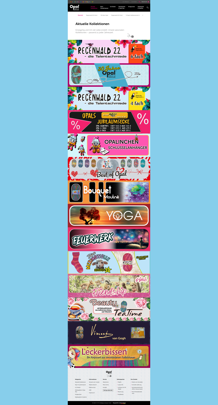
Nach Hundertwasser (104, 7)
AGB (90, 390)
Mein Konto (106, 384)
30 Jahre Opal (104, 15)
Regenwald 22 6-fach (91, 15)
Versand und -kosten (94, 382)
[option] (80, 15)
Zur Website (126, 1)
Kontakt (105, 387)
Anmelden (134, 1)
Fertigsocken (131, 6)
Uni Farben (113, 6)
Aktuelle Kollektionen (94, 7)
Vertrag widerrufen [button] (108, 390)
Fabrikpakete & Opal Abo (121, 7)
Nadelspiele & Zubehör (141, 7)
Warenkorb (145, 1)
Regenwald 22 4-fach (117, 15)
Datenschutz (92, 387)
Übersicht (80, 15)
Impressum (92, 392)
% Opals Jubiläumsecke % (133, 15)
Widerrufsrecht (93, 384)
